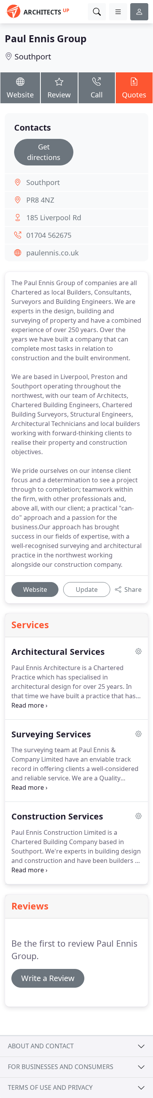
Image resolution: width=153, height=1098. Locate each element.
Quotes (134, 94)
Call (97, 94)
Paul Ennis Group (46, 38)
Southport (33, 56)
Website (20, 94)
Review (59, 94)
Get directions (43, 152)
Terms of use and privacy (50, 1087)
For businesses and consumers (60, 1066)
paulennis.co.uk (52, 252)
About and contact (41, 1046)
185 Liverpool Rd (53, 217)
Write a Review (48, 978)
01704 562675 (48, 235)
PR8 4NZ (40, 200)
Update (87, 589)
